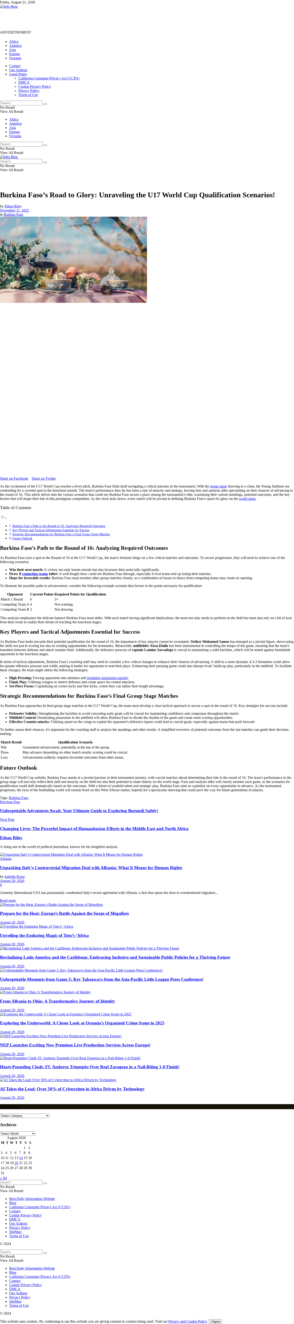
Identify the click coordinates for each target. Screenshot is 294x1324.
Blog (12, 1203)
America (15, 46)
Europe (14, 54)
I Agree (215, 1321)
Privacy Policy (29, 91)
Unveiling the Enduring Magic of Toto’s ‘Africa (44, 935)
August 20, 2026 (12, 881)
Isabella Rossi (15, 877)
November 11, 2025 (14, 210)
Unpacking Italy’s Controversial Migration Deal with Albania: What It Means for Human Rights (91, 867)
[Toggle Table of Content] (3, 518)
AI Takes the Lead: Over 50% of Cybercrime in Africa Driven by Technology (72, 1088)
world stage (247, 499)
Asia (12, 50)
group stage (218, 486)
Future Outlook (22, 538)
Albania (5, 859)
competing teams (35, 574)
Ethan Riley (13, 206)
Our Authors (18, 70)
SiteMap (15, 1232)
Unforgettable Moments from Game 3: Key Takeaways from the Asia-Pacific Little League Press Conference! (102, 979)
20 (16, 1163)
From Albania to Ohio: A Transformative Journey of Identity (57, 1001)
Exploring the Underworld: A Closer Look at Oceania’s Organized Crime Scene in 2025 (82, 1023)
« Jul (3, 1178)
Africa (13, 41)
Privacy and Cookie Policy (187, 1321)
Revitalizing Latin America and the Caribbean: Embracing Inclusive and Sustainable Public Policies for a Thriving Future (115, 957)
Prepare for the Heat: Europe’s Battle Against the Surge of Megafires (64, 913)
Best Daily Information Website (32, 1199)
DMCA (24, 82)
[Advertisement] (83, 19)
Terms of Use (28, 95)
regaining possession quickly (107, 678)
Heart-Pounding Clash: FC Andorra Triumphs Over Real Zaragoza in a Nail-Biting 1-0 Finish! (89, 1066)
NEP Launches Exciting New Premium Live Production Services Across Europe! (75, 1045)
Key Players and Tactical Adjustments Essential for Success (50, 530)
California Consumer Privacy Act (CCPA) (48, 78)
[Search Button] (45, 104)
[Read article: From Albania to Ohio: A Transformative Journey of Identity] (147, 992)
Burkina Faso (13, 214)
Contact (14, 66)
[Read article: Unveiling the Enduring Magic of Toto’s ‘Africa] (147, 926)
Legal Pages (18, 74)
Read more (8, 900)
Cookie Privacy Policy (34, 86)
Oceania (15, 58)
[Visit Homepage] (9, 7)
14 (21, 1158)
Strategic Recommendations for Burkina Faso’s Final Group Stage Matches (61, 534)
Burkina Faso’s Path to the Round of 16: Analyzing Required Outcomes (58, 526)
